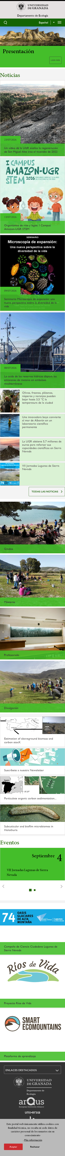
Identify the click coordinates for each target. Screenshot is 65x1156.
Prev (3, 886)
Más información (33, 1140)
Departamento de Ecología (32, 15)
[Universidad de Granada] (32, 6)
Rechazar (35, 1146)
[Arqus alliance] (31, 1102)
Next (61, 886)
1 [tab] (30, 890)
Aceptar (13, 1146)
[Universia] (32, 1112)
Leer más (55, 60)
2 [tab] (35, 890)
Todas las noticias (45, 491)
